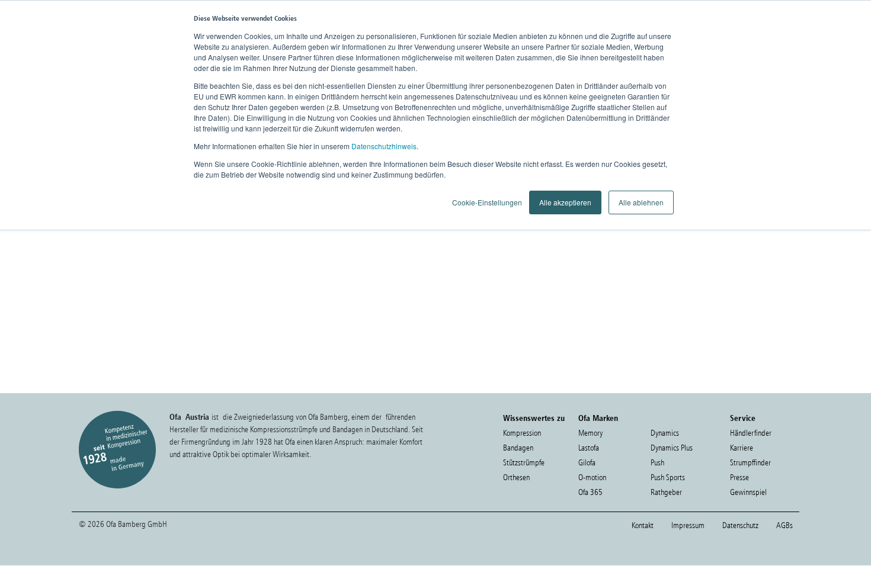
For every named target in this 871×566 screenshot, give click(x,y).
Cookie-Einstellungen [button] (487, 202)
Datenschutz (740, 525)
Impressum (688, 525)
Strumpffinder (750, 463)
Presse (739, 477)
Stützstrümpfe (524, 463)
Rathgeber (666, 492)
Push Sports (668, 477)
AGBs (784, 525)
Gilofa (586, 463)
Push (657, 463)
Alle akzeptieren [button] (565, 202)
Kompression (522, 433)
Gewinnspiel (748, 492)
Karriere (741, 448)
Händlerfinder (750, 433)
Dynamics (665, 433)
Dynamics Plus (672, 448)
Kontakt (643, 525)
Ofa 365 (590, 492)
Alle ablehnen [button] (641, 202)
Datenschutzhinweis (384, 146)
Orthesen (516, 477)
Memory (590, 433)
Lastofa (588, 448)
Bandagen (518, 448)
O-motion (592, 477)
